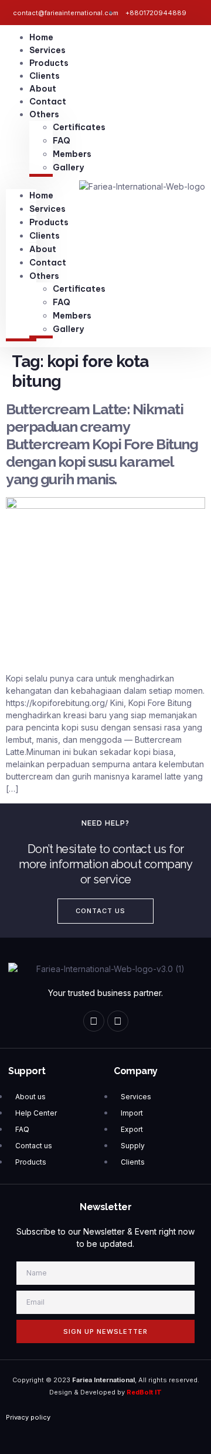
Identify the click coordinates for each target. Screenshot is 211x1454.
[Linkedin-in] (117, 1021)
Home (41, 37)
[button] (21, 183)
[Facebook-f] (93, 1021)
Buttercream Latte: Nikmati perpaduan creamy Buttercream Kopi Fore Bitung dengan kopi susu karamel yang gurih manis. (102, 444)
